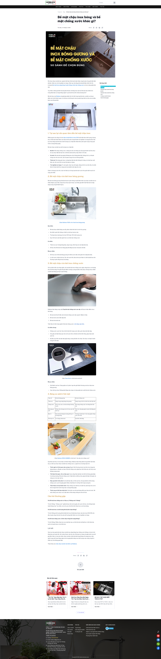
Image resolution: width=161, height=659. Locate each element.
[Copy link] (102, 28)
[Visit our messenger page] (158, 648)
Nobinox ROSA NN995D (63, 458)
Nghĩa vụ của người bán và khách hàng (95, 631)
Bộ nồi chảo (70, 633)
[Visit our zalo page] (158, 640)
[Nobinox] (51, 3)
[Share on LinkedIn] (99, 28)
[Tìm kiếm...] (114, 3)
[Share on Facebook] (94, 28)
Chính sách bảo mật (90, 629)
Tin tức (102, 6)
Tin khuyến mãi (78, 631)
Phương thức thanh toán (92, 635)
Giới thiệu (58, 6)
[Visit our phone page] (158, 644)
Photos (81, 6)
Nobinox (58, 96)
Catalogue (74, 6)
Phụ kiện (69, 631)
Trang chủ (60, 11)
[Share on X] (96, 28)
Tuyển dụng (78, 627)
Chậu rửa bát (70, 627)
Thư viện (87, 6)
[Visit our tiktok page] (158, 631)
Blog (64, 11)
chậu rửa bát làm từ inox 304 (70, 137)
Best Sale (64, 582)
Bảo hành (95, 6)
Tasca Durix (68, 378)
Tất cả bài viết (81, 612)
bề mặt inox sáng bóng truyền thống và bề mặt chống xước (68, 85)
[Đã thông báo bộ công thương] (110, 628)
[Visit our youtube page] (158, 636)
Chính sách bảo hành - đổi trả (92, 627)
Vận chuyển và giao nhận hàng (93, 633)
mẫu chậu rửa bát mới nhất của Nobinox (66, 543)
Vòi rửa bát (70, 629)
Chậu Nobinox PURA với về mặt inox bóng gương (72, 222)
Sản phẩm (66, 6)
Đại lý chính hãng (87, 582)
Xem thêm (50, 606)
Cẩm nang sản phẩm (80, 629)
